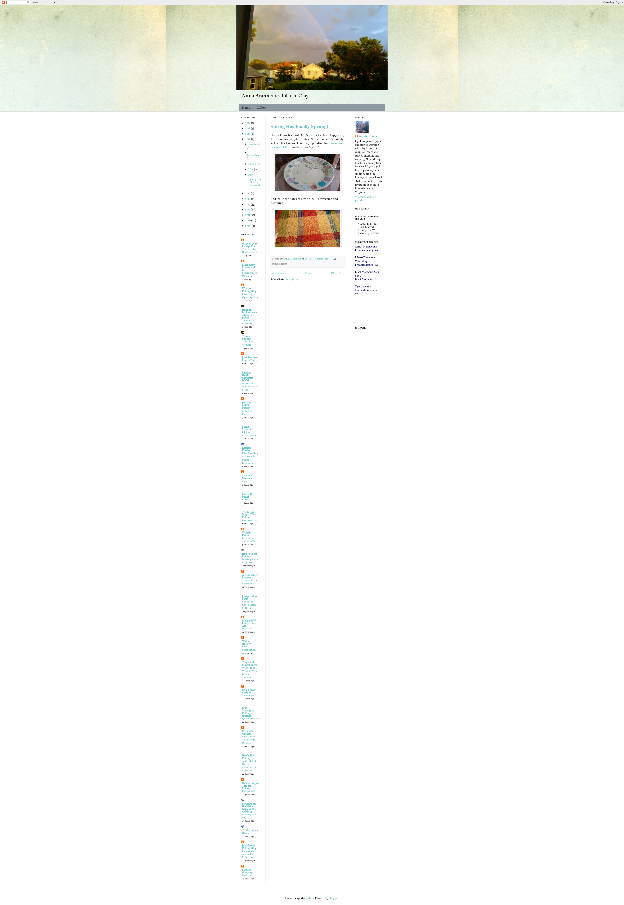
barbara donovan (247, 871)
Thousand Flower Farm (249, 664)
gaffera (310, 898)
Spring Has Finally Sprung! (299, 126)
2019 (248, 123)
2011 (248, 215)
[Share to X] (279, 263)
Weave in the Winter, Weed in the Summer (250, 672)
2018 (248, 128)
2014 (248, 199)
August (252, 164)
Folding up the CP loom (250, 274)
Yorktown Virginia (248, 343)
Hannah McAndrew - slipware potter (249, 314)
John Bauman (250, 357)
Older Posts (337, 273)
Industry (247, 629)
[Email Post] (334, 258)
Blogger (333, 898)
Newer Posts (278, 273)
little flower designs (249, 691)
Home (246, 107)
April (251, 175)
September (253, 156)
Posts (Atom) (293, 279)
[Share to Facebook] (282, 263)
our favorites (249, 520)
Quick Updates (250, 719)
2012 (248, 210)
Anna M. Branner (368, 136)
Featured (247, 875)
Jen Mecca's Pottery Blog (249, 847)
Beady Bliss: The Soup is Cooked (248, 740)
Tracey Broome (247, 338)
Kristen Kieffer (246, 449)
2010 (248, 220)
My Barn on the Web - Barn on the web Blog (249, 808)
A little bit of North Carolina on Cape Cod (249, 765)
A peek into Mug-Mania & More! (250, 387)
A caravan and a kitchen (250, 582)
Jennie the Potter (248, 496)
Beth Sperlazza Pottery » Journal (248, 712)
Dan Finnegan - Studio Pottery (250, 786)
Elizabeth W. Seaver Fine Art (249, 623)
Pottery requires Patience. (247, 411)
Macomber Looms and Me (248, 267)
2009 (248, 226)
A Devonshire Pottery (250, 576)
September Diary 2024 (248, 322)
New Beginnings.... (250, 648)
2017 (248, 134)
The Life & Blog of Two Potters (249, 514)
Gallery (261, 107)
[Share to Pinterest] (285, 263)
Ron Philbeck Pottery (249, 555)
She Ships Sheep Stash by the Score (249, 605)
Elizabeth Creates (247, 733)
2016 (248, 139)
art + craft (248, 475)
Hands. (246, 833)
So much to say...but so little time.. (248, 854)
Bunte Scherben (247, 428)
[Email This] (273, 263)
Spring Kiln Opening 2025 (250, 295)
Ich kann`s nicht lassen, (249, 434)
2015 (248, 194)
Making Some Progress (250, 561)
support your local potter (249, 245)
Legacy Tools (249, 360)
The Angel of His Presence (249, 250)
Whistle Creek (246, 534)
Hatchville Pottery (248, 757)
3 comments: (322, 258)
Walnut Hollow (246, 643)
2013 (248, 204)
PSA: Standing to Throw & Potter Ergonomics (250, 458)
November (254, 144)
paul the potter (246, 404)
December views (248, 480)
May (251, 169)
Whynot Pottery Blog (249, 290)
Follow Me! (248, 791)
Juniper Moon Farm (250, 598)
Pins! (245, 499)
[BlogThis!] (276, 263)
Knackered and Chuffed (249, 540)
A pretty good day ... (249, 816)
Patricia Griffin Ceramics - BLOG (248, 376)
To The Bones (250, 830)
